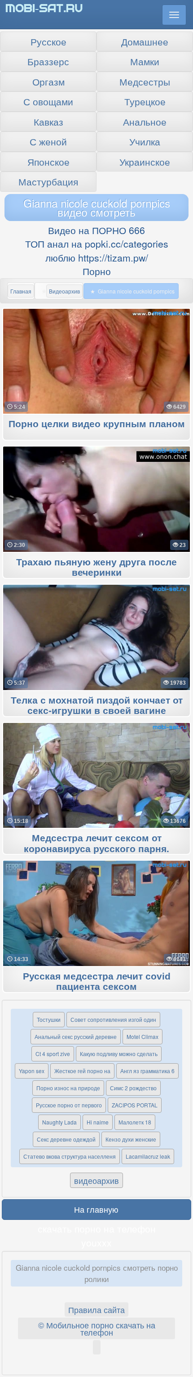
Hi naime (98, 1122)
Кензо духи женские (130, 1139)
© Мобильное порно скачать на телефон (96, 1328)
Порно (97, 271)
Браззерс (48, 61)
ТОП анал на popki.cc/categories (96, 243)
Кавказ (48, 121)
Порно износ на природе (68, 1088)
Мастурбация (48, 181)
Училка (144, 141)
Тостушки (49, 1019)
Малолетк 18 (134, 1122)
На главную (96, 1209)
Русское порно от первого (69, 1105)
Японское (48, 161)
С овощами (48, 101)
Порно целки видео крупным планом (97, 424)
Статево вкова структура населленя (69, 1156)
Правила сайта (96, 1309)
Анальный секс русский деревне (76, 1036)
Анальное (145, 121)
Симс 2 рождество (133, 1088)
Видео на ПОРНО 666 (96, 230)
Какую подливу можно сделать (119, 1053)
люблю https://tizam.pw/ (96, 257)
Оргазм (48, 81)
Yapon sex (31, 1071)
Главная (20, 291)
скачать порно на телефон (97, 1228)
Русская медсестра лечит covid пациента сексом (97, 981)
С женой (48, 141)
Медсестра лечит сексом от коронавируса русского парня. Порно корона (96, 849)
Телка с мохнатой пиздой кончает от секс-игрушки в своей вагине (97, 705)
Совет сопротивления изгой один (113, 1019)
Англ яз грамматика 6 (147, 1071)
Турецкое (145, 101)
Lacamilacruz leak (148, 1156)
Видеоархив (64, 291)
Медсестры (144, 81)
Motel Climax (142, 1036)
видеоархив (96, 1180)
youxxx (96, 1242)
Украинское (144, 161)
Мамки (144, 61)
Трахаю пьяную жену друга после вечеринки (96, 567)
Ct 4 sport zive (52, 1053)
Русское (48, 41)
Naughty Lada (59, 1122)
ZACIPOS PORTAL (135, 1105)
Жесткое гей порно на (82, 1071)
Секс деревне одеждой (66, 1139)
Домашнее (144, 41)
